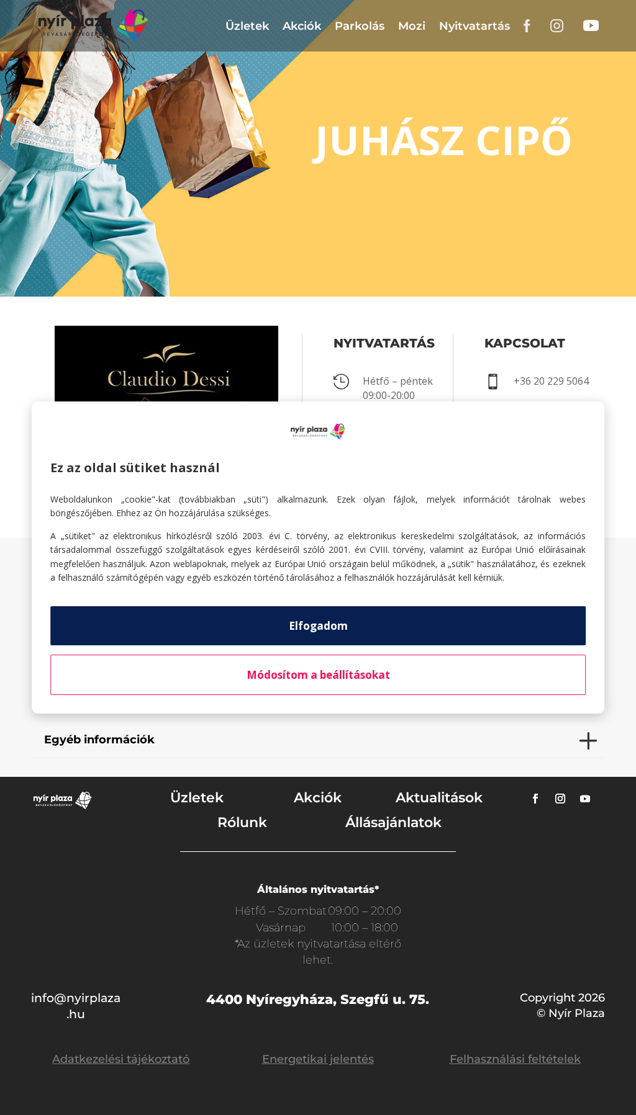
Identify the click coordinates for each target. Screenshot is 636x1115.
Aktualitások (439, 797)
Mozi (411, 26)
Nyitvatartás (474, 26)
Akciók (302, 26)
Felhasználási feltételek (515, 1059)
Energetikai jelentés (318, 1059)
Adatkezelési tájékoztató (120, 1059)
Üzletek (247, 26)
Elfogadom (318, 626)
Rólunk (242, 822)
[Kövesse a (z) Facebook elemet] (535, 798)
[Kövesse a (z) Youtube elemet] (585, 798)
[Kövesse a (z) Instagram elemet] (560, 798)
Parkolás (359, 26)
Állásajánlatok (393, 822)
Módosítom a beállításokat (318, 675)
